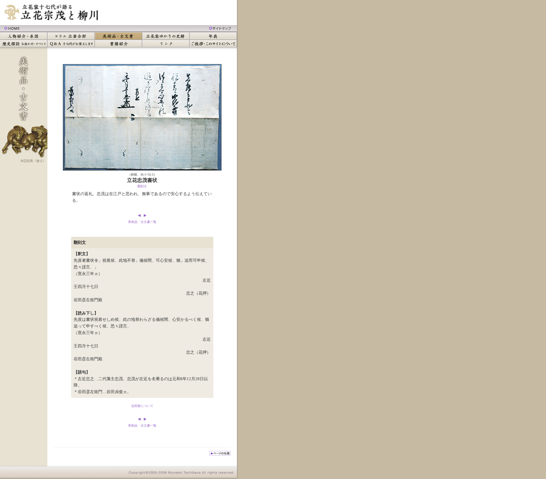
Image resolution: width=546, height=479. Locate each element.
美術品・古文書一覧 (142, 222)
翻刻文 (142, 186)
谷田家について (142, 406)
